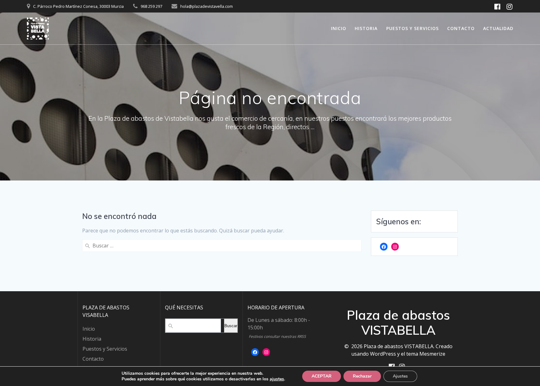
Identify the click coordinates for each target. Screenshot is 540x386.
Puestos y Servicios (412, 28)
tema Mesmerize (425, 353)
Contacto (461, 28)
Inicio (338, 28)
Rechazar (362, 376)
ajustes (277, 379)
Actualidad (498, 28)
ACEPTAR (322, 376)
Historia (366, 28)
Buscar (230, 325)
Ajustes (400, 376)
